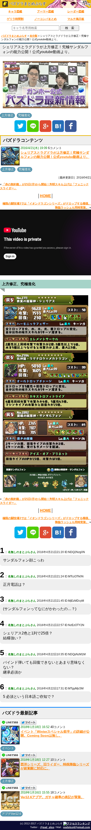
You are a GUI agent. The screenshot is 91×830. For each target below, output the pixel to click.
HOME (45, 196)
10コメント (58, 759)
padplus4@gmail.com (76, 827)
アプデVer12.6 (11, 813)
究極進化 (24, 115)
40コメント (58, 727)
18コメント (58, 792)
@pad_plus (47, 827)
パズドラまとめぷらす (27, 4)
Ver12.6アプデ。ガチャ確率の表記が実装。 (52, 797)
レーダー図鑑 (75, 11)
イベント (8, 748)
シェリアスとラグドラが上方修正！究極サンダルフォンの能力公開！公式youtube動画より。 (55, 155)
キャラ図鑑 (15, 11)
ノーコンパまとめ (45, 19)
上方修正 (7, 115)
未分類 (33, 35)
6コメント (55, 148)
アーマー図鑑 (45, 11)
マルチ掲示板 (75, 19)
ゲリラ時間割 (15, 19)
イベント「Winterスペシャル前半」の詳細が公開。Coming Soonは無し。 (55, 734)
